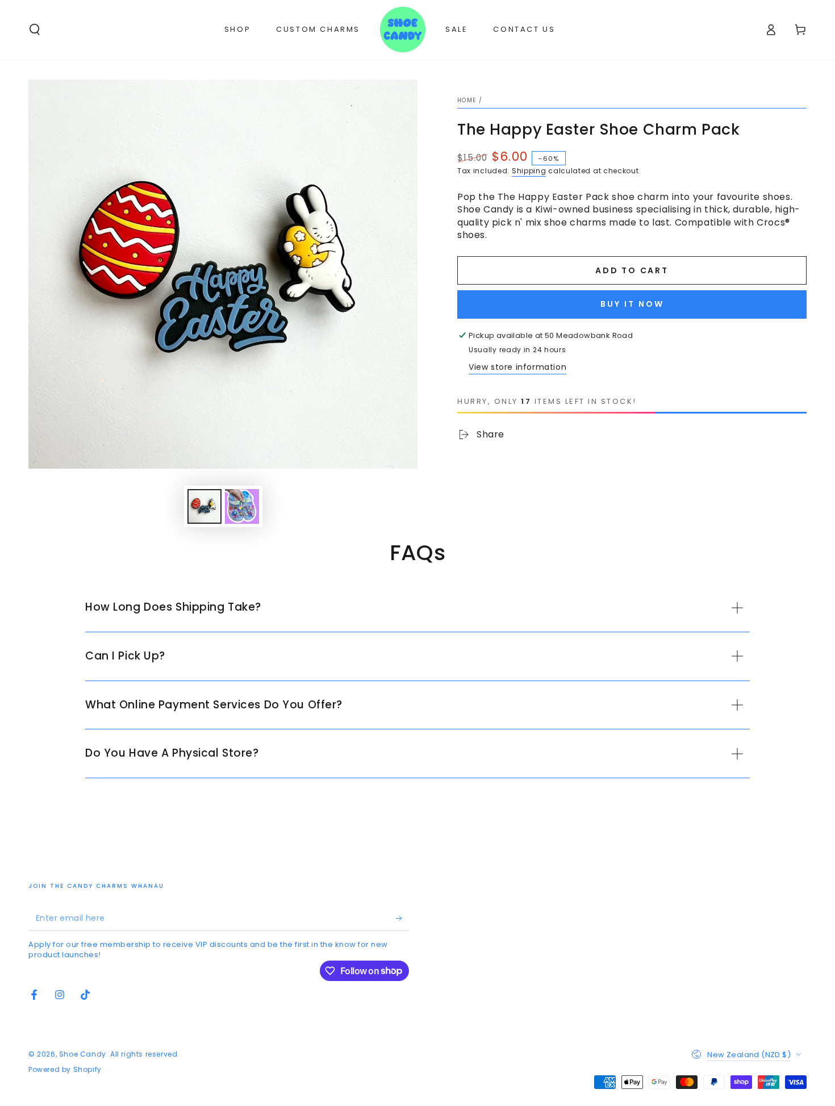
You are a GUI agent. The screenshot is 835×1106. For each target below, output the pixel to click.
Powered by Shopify (65, 1069)
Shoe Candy (82, 1054)
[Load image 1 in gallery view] (204, 506)
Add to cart (632, 270)
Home (466, 100)
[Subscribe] (402, 917)
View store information (517, 367)
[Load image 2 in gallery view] (242, 506)
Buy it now (632, 304)
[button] (34, 29)
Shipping (529, 171)
